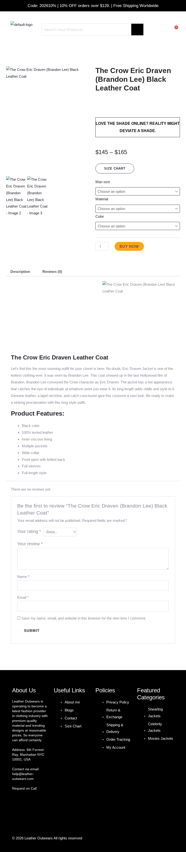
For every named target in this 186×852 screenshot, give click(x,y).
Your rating (29, 531)
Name (23, 577)
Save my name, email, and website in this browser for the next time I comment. (83, 618)
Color (99, 216)
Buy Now (129, 246)
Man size (102, 182)
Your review (30, 543)
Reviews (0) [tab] (52, 271)
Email (23, 597)
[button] (93, 47)
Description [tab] (20, 271)
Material (101, 199)
